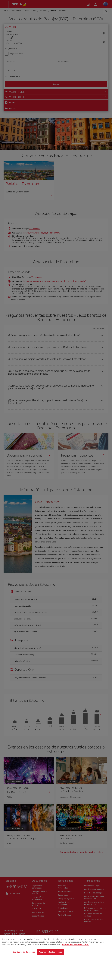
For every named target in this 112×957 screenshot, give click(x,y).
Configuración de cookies (24, 952)
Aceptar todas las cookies (50, 952)
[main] (56, 946)
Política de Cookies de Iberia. (75, 944)
